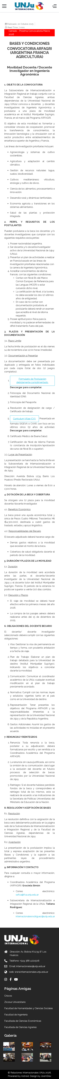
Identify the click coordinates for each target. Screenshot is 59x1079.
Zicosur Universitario (15, 1002)
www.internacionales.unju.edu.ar (31, 972)
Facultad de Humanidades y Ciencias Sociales (28, 1008)
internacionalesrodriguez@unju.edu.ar (35, 916)
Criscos (8, 995)
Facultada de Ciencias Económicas (22, 1021)
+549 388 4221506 (29, 960)
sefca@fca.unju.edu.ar (27, 894)
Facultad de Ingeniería (15, 1014)
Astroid (25, 1076)
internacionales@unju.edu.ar (30, 966)
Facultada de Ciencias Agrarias (20, 1027)
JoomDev (46, 1076)
